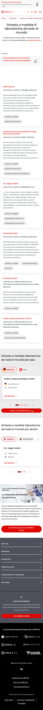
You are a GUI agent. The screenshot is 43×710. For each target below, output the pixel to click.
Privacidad (21, 703)
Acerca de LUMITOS (20, 682)
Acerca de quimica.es (21, 686)
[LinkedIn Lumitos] (21, 669)
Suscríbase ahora (21, 616)
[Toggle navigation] (40, 12)
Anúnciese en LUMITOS (20, 678)
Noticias (4, 544)
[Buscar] (28, 12)
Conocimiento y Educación (12, 575)
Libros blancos (7, 567)
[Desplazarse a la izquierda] (35, 439)
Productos (6, 559)
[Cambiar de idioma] (35, 12)
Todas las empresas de (19, 410)
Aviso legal (9, 700)
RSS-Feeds (5, 582)
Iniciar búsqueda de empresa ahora (21, 529)
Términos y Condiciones (26, 700)
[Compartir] (31, 12)
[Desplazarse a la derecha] (38, 439)
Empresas (5, 551)
